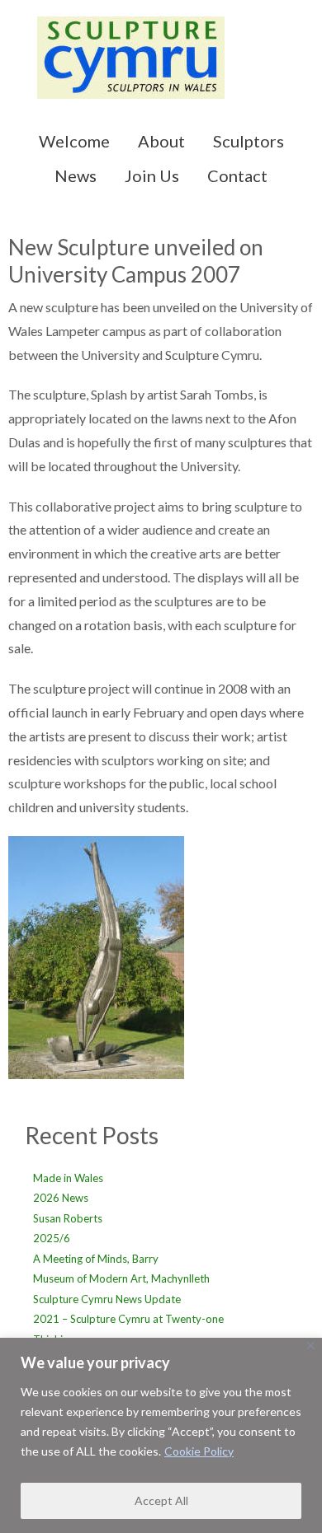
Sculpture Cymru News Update (107, 1299)
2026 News (60, 1197)
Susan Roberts (67, 1218)
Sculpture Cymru (161, 65)
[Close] (311, 1345)
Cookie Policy (199, 1451)
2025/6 (51, 1238)
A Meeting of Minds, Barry (96, 1258)
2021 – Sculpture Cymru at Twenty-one (128, 1318)
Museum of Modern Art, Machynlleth (121, 1278)
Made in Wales (68, 1178)
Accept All (161, 1500)
